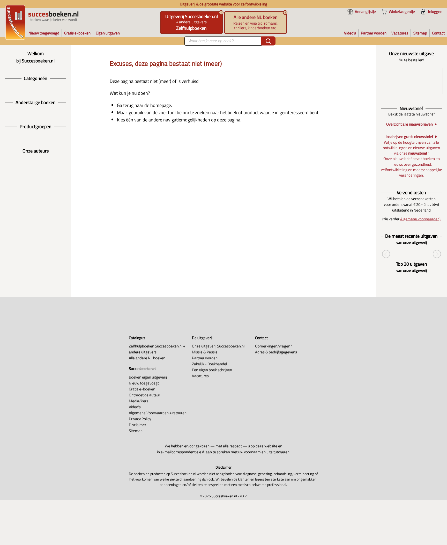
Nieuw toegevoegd (144, 383)
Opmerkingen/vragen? (273, 346)
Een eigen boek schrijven (212, 370)
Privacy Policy (140, 419)
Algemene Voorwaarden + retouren (158, 413)
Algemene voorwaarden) (420, 219)
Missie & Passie (205, 352)
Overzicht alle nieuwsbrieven (409, 124)
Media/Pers (138, 401)
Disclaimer (137, 425)
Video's (135, 407)
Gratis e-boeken (142, 389)
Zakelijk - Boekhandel (209, 364)
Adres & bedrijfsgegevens (276, 352)
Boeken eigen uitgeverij (148, 377)
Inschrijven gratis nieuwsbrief (409, 137)
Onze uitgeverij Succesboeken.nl (218, 346)
